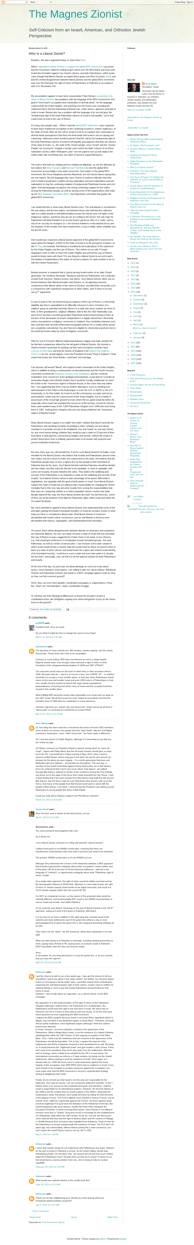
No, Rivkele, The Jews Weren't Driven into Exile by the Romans (145, 237)
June (136, 316)
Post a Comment (41, 1211)
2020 (133, 267)
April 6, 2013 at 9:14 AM (47, 817)
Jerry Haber (151, 84)
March (136, 324)
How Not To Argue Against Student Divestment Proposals (136, 450)
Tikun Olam (135, 388)
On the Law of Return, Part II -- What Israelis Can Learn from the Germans (146, 249)
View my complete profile (139, 109)
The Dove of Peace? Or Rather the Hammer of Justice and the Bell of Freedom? (147, 179)
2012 (133, 342)
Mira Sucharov (54, 168)
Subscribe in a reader (138, 128)
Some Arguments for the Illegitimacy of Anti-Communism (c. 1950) (147, 193)
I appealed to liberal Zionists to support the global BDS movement (69, 66)
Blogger (123, 1239)
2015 (133, 283)
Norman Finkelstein (75, 168)
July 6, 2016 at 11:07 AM (47, 1205)
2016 (133, 279)
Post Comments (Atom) (53, 1222)
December (138, 295)
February (138, 333)
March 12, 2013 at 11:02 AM (49, 714)
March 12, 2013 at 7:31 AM (49, 637)
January (137, 337)
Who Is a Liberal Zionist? (142, 167)
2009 (133, 355)
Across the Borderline (140, 403)
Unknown (40, 972)
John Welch (42, 723)
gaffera (102, 1239)
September (138, 304)
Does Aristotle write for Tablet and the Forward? (137, 485)
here (83, 60)
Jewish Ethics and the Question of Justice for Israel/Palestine (146, 187)
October (137, 299)
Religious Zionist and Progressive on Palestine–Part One (147, 199)
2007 (133, 363)
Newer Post (35, 1217)
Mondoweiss (136, 392)
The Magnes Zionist (75, 14)
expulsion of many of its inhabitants (72, 373)
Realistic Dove (137, 399)
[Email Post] (67, 609)
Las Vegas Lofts (137, 503)
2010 (133, 351)
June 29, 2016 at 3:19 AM (48, 1184)
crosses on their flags (41, 351)
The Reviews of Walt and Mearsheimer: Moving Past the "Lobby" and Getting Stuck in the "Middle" (145, 229)
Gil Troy (38, 246)
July (135, 312)
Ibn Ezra (134, 406)
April (135, 320)
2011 (133, 346)
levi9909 (40, 623)
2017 (133, 275)
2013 (133, 292)
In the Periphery (137, 375)
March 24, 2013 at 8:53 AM (49, 799)
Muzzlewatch (136, 395)
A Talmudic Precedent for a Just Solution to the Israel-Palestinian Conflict (145, 219)
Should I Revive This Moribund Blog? (135, 438)
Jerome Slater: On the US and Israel (147, 384)
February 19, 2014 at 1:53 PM (50, 1167)
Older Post (112, 1217)
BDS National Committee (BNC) (54, 194)
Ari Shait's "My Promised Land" (145, 145)
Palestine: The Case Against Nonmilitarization (143, 172)
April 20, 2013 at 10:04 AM (48, 962)
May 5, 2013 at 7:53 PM (47, 1134)
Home (74, 1217)
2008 (133, 359)
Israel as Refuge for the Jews (144, 242)
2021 (133, 263)
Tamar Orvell (42, 809)
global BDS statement (86, 125)
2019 (133, 271)
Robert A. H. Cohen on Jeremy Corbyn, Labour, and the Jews (136, 424)
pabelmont (41, 646)
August (136, 308)
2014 (133, 288)
